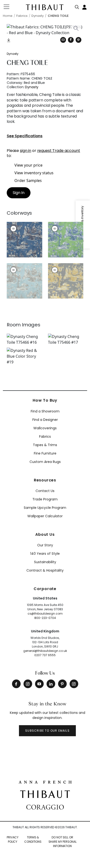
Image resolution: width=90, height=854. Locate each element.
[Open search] (77, 6)
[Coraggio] (45, 806)
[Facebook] (16, 683)
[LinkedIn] (51, 683)
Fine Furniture (45, 453)
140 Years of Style (45, 553)
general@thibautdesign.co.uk (45, 651)
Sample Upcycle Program (45, 507)
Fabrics (45, 436)
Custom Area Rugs (45, 461)
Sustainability (45, 562)
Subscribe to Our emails (47, 731)
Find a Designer (45, 419)
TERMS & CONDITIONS (33, 839)
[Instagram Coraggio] (74, 683)
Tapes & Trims (45, 445)
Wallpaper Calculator (45, 516)
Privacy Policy (12, 839)
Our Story (45, 545)
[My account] (84, 6)
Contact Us (45, 490)
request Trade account (58, 150)
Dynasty (12, 54)
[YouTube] (39, 683)
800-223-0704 (45, 618)
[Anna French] (45, 781)
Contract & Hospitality (45, 570)
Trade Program (45, 499)
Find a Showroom (45, 411)
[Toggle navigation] (9, 6)
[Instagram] (28, 683)
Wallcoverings (45, 428)
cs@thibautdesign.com (45, 613)
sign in (25, 150)
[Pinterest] (78, 40)
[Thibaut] (45, 793)
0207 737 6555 (45, 655)
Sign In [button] (18, 192)
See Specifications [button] (24, 136)
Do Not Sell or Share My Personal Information (62, 841)
